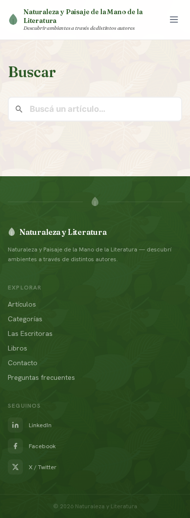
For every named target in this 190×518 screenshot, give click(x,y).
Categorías (25, 318)
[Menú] (174, 19)
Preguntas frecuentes (41, 377)
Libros (17, 348)
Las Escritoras (30, 333)
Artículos (22, 304)
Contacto (23, 362)
